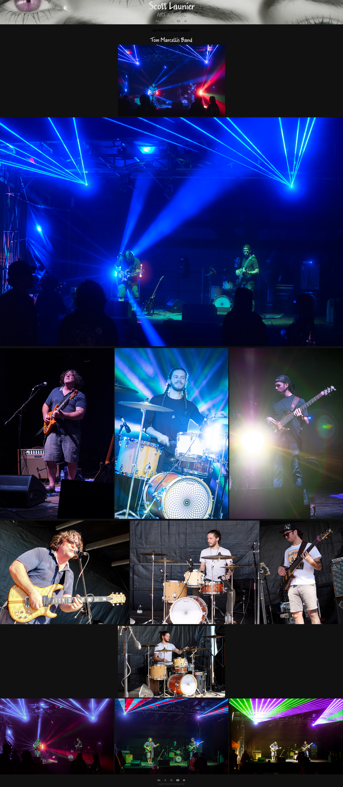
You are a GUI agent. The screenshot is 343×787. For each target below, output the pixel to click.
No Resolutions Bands (171, 30)
